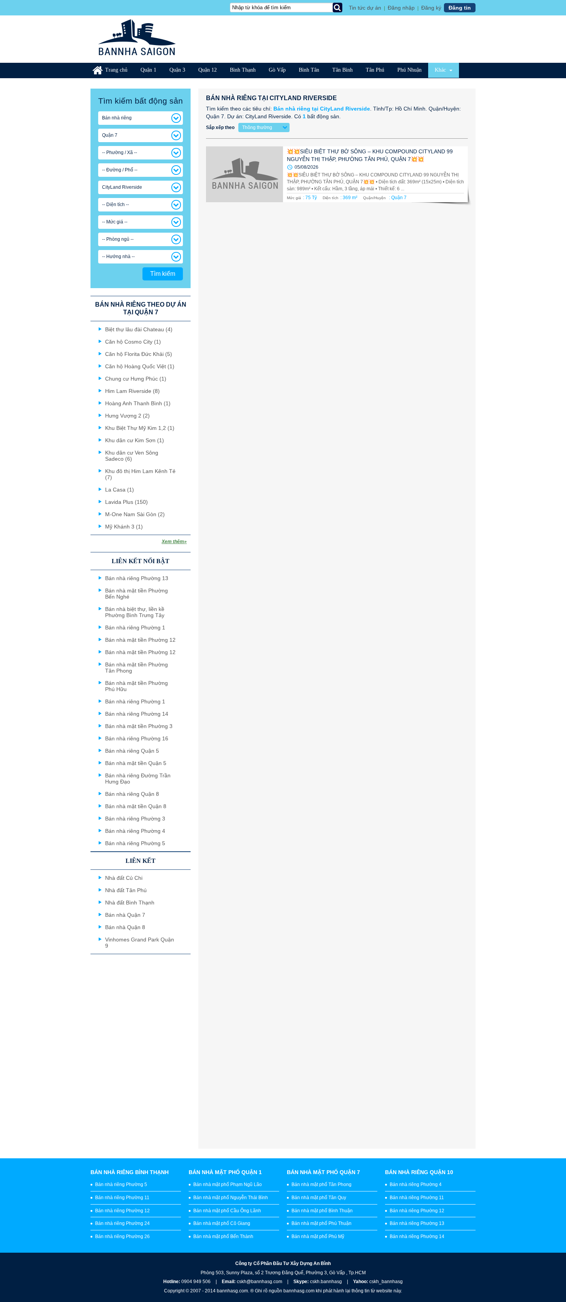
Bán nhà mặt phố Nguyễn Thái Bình (230, 1197)
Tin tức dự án (365, 8)
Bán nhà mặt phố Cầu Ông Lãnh (227, 1210)
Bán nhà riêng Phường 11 (122, 1197)
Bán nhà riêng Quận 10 (419, 1172)
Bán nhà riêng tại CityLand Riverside (321, 109)
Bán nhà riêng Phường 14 (417, 1236)
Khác (441, 70)
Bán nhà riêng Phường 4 (416, 1184)
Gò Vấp (277, 70)
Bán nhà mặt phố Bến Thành (223, 1236)
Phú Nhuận (409, 70)
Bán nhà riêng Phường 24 (122, 1223)
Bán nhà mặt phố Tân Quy (318, 1197)
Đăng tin (460, 8)
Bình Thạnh (243, 70)
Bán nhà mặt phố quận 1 (225, 1172)
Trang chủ (116, 70)
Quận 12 (207, 70)
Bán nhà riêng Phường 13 (417, 1223)
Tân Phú (375, 70)
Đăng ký (431, 8)
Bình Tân (309, 70)
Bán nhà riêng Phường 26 (122, 1236)
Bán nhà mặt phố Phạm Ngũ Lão (227, 1184)
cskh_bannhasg (386, 1281)
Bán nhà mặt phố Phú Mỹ (317, 1236)
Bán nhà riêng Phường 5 (121, 1184)
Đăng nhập (401, 8)
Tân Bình (342, 70)
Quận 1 (148, 70)
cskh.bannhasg (326, 1281)
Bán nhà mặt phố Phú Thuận (321, 1223)
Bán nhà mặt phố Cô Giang (221, 1223)
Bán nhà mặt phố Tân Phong (321, 1184)
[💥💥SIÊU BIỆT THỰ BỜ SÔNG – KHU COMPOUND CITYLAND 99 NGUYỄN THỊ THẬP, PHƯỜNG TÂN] (244, 174)
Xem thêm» (174, 541)
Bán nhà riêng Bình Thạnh (129, 1172)
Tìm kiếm (162, 273)
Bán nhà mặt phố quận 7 (323, 1172)
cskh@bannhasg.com (259, 1281)
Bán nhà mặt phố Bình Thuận (322, 1210)
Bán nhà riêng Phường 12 (122, 1210)
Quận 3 (177, 70)
